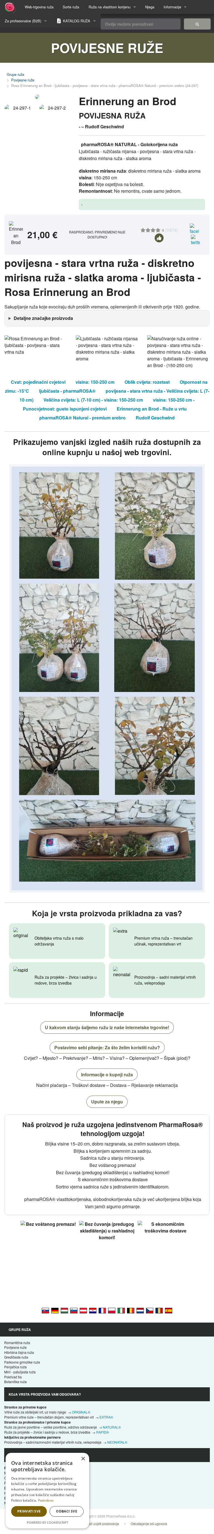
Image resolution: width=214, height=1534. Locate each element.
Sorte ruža (71, 6)
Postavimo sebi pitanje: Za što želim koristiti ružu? (107, 1047)
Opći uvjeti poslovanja (102, 1523)
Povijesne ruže (22, 80)
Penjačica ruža (15, 1366)
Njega (149, 6)
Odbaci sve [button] (66, 1511)
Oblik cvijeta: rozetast (147, 382)
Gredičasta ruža (16, 1357)
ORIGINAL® (81, 1412)
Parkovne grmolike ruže (22, 1362)
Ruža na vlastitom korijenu (109, 6)
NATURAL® (112, 1427)
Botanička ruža (15, 1381)
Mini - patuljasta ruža (20, 1371)
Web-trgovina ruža (39, 6)
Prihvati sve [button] (29, 1511)
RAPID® (102, 1432)
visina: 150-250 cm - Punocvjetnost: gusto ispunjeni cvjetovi (108, 404)
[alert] (47, 1490)
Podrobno (46, 1500)
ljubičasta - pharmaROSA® (67, 391)
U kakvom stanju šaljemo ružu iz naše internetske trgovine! (107, 1027)
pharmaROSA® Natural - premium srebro (82, 417)
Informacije (172, 6)
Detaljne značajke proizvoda (43, 318)
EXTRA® (106, 1417)
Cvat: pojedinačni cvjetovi (38, 382)
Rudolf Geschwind (155, 417)
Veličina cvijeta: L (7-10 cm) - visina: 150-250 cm (93, 400)
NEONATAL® (117, 1442)
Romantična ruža (17, 1342)
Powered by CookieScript (47, 1522)
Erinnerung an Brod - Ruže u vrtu (152, 409)
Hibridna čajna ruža (19, 1352)
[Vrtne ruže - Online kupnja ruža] (197, 24)
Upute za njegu (107, 1101)
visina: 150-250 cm (95, 382)
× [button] (83, 1459)
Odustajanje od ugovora (149, 1523)
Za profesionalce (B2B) (23, 20)
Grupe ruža (15, 74)
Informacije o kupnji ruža (107, 1074)
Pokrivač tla (13, 1376)
